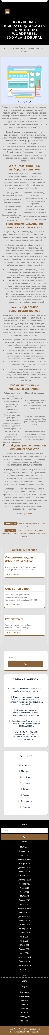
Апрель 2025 (24, 900)
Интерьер (26, 765)
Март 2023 (24, 969)
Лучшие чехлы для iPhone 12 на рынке (19, 559)
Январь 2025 (24, 912)
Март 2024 (24, 953)
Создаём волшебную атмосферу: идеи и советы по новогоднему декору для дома (26, 723)
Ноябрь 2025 (24, 871)
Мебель (26, 777)
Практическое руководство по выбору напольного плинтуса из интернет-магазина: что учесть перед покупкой (26, 700)
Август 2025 (24, 884)
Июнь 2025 (24, 892)
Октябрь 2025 (24, 875)
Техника (26, 807)
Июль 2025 (24, 888)
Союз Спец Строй (17, 588)
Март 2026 (24, 855)
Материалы (26, 771)
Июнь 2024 (24, 941)
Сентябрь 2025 (24, 880)
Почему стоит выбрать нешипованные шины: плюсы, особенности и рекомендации (26, 712)
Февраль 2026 (24, 859)
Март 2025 (24, 904)
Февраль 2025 (24, 908)
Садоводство (26, 801)
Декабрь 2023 (24, 965)
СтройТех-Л (14, 619)
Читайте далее (13, 574)
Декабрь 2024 (24, 916)
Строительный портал (24, 6)
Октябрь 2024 (25, 924)
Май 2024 (24, 945)
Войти (24, 981)
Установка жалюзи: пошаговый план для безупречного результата (26, 689)
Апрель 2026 (24, 851)
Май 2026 (24, 847)
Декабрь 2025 (24, 867)
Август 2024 (24, 933)
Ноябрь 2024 (24, 920)
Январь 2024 (24, 961)
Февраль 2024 (24, 957)
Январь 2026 (24, 863)
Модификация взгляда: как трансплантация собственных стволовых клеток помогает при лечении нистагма (26, 735)
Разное (29, 513)
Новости (26, 783)
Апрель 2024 (24, 949)
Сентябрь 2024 (24, 928)
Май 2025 (24, 896)
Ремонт (26, 795)
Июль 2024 (24, 937)
